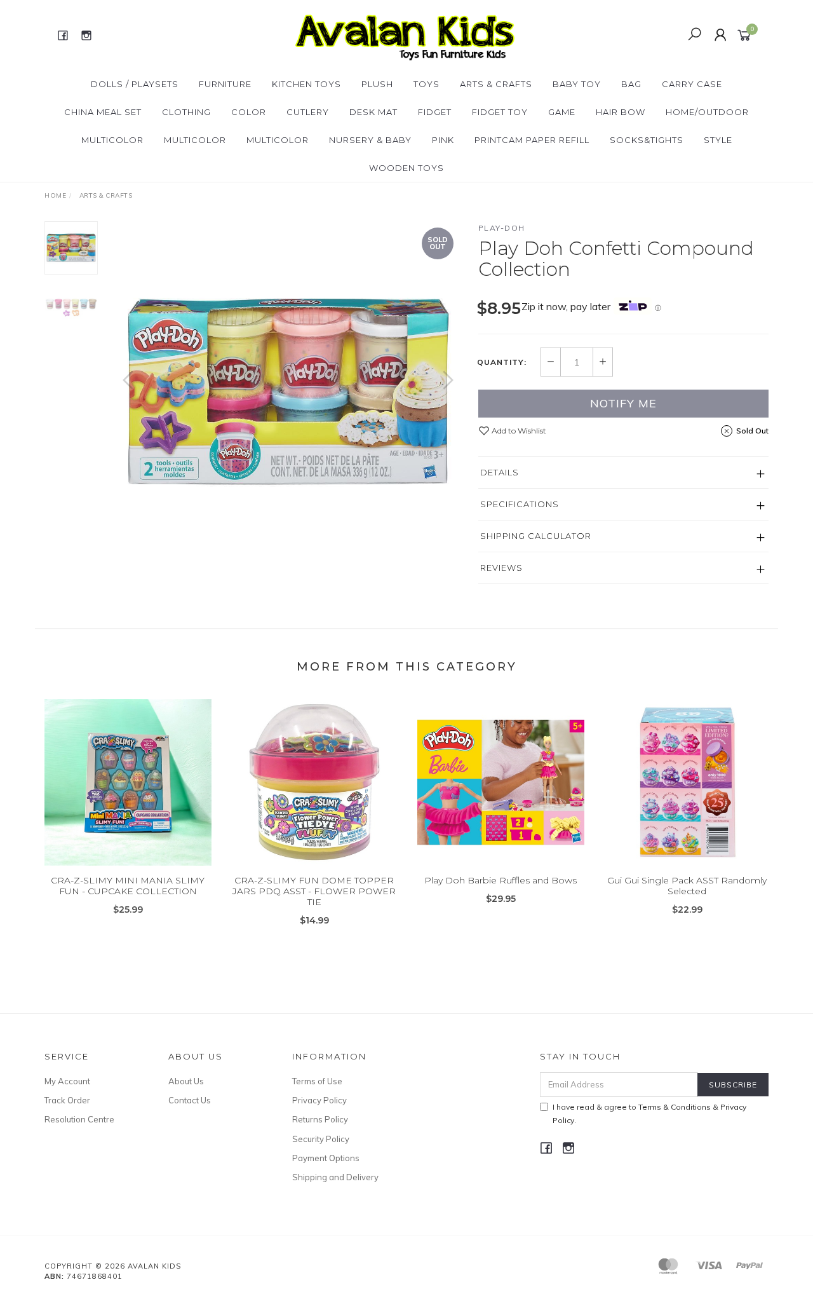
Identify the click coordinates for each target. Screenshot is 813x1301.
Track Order (67, 1100)
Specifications (519, 504)
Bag (631, 84)
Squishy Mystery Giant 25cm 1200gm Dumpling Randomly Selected (105, 1248)
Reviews (501, 567)
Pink (443, 140)
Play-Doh (501, 228)
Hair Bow (620, 112)
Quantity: (502, 362)
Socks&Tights (646, 140)
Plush (377, 84)
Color (248, 112)
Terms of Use (317, 1081)
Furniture (225, 84)
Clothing (186, 112)
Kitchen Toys (306, 84)
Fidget (435, 112)
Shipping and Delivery (335, 1177)
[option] (288, 392)
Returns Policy (320, 1119)
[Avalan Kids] (405, 34)
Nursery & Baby (370, 140)
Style (718, 140)
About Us (186, 1081)
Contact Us (189, 1100)
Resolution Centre (79, 1119)
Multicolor (112, 140)
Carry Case (692, 84)
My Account (67, 1081)
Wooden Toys (406, 168)
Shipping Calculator (535, 536)
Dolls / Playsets (134, 84)
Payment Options (325, 1158)
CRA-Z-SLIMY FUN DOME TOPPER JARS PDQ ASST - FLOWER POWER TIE (314, 891)
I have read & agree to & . (649, 1113)
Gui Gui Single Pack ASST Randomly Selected (687, 886)
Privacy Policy (319, 1100)
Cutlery (307, 112)
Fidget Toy (500, 112)
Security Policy (320, 1139)
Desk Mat (373, 112)
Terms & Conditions (674, 1107)
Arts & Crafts (496, 84)
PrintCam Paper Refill (531, 140)
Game (561, 112)
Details (499, 472)
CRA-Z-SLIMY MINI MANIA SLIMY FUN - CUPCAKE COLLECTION (128, 886)
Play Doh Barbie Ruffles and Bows (500, 880)
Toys (426, 84)
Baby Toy (577, 84)
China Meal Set (103, 112)
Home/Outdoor (707, 112)
